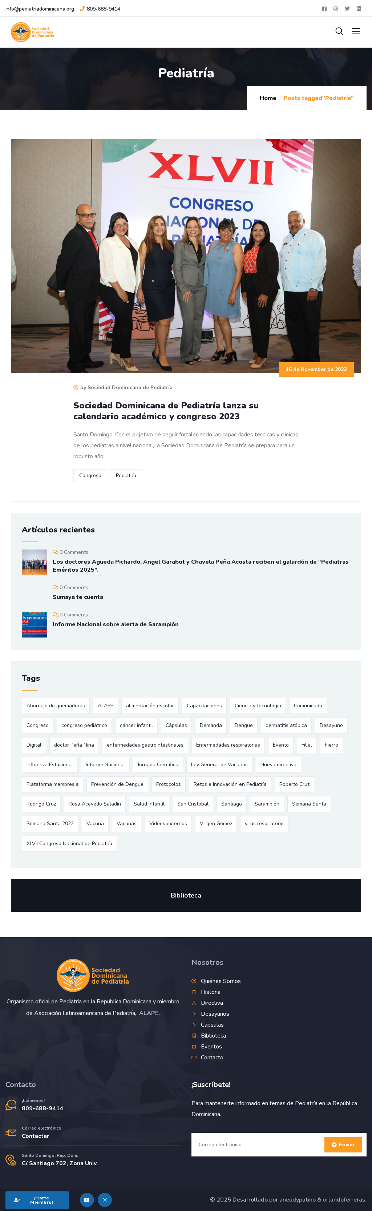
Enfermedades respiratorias (228, 745)
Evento (281, 745)
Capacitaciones (204, 705)
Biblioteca (186, 895)
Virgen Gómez (216, 823)
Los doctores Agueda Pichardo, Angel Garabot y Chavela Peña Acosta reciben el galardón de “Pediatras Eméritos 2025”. (201, 566)
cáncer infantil (136, 725)
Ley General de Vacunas (219, 764)
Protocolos (168, 784)
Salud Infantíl (149, 803)
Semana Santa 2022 (50, 823)
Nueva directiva (278, 764)
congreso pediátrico (84, 725)
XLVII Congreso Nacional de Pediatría (69, 843)
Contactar (35, 1136)
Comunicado (308, 705)
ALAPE (105, 705)
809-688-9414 (103, 8)
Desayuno (331, 725)
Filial (307, 745)
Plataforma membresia (52, 784)
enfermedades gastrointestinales (145, 745)
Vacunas (127, 823)
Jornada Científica (158, 764)
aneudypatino (297, 1200)
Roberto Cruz (294, 784)
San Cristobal (193, 803)
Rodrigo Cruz (41, 803)
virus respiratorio (264, 823)
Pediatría (126, 475)
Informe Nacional (105, 764)
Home (268, 98)
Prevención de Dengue (117, 784)
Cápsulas (176, 725)
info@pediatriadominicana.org (39, 8)
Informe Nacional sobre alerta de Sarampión (116, 624)
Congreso (90, 475)
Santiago (231, 803)
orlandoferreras (344, 1200)
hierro (331, 745)
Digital (34, 745)
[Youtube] (87, 1200)
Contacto (20, 1085)
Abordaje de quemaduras (56, 705)
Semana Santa (309, 803)
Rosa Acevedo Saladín (95, 803)
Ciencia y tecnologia (258, 705)
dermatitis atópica (286, 725)
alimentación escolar (150, 705)
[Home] (93, 975)
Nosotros (207, 962)
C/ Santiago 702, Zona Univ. (60, 1163)
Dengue (244, 725)
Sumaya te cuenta (78, 597)
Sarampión (267, 803)
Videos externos (168, 823)
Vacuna (95, 823)
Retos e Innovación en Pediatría (230, 784)
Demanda (211, 725)
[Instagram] (105, 1200)
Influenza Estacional (50, 764)
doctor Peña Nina (74, 745)
